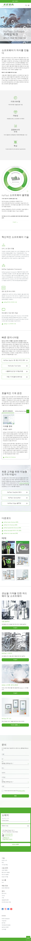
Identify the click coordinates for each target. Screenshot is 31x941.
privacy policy (21, 790)
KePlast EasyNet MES (24, 483)
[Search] (26, 5)
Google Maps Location (7, 839)
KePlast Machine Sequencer (22, 411)
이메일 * (4, 777)
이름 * (3, 754)
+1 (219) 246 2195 (8, 834)
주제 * (3, 780)
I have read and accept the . (14, 790)
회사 (3, 768)
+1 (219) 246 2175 (8, 835)
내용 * (3, 786)
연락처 (3, 772)
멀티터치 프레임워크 (8, 411)
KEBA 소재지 (15, 844)
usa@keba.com (5, 837)
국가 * (3, 761)
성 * (3, 759)
